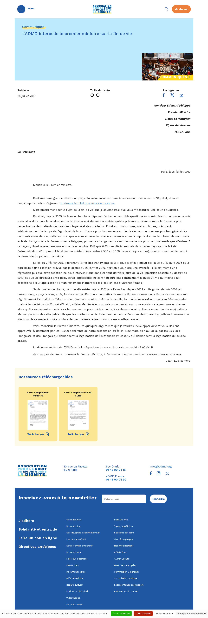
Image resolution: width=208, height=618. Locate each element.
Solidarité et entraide (38, 529)
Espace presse (74, 604)
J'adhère (26, 521)
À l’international (74, 578)
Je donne (181, 9)
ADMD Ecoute (121, 558)
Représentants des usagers (129, 584)
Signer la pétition (123, 526)
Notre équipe (73, 526)
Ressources (72, 565)
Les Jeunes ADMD (76, 539)
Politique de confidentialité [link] (191, 613)
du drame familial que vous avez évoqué (87, 203)
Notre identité (74, 519)
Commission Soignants (126, 571)
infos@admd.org (161, 466)
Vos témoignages (123, 539)
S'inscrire (158, 499)
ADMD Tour (120, 552)
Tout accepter (121, 613)
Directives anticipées (37, 547)
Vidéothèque (73, 597)
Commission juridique (125, 578)
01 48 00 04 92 (116, 479)
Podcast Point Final (77, 591)
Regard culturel (74, 584)
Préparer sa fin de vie (125, 591)
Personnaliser (164, 613)
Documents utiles (75, 571)
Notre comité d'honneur (79, 545)
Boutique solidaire (124, 532)
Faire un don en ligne (38, 538)
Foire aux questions (77, 558)
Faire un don (121, 519)
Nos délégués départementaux (83, 532)
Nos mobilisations (124, 545)
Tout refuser (143, 613)
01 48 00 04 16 (116, 469)
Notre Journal (73, 552)
